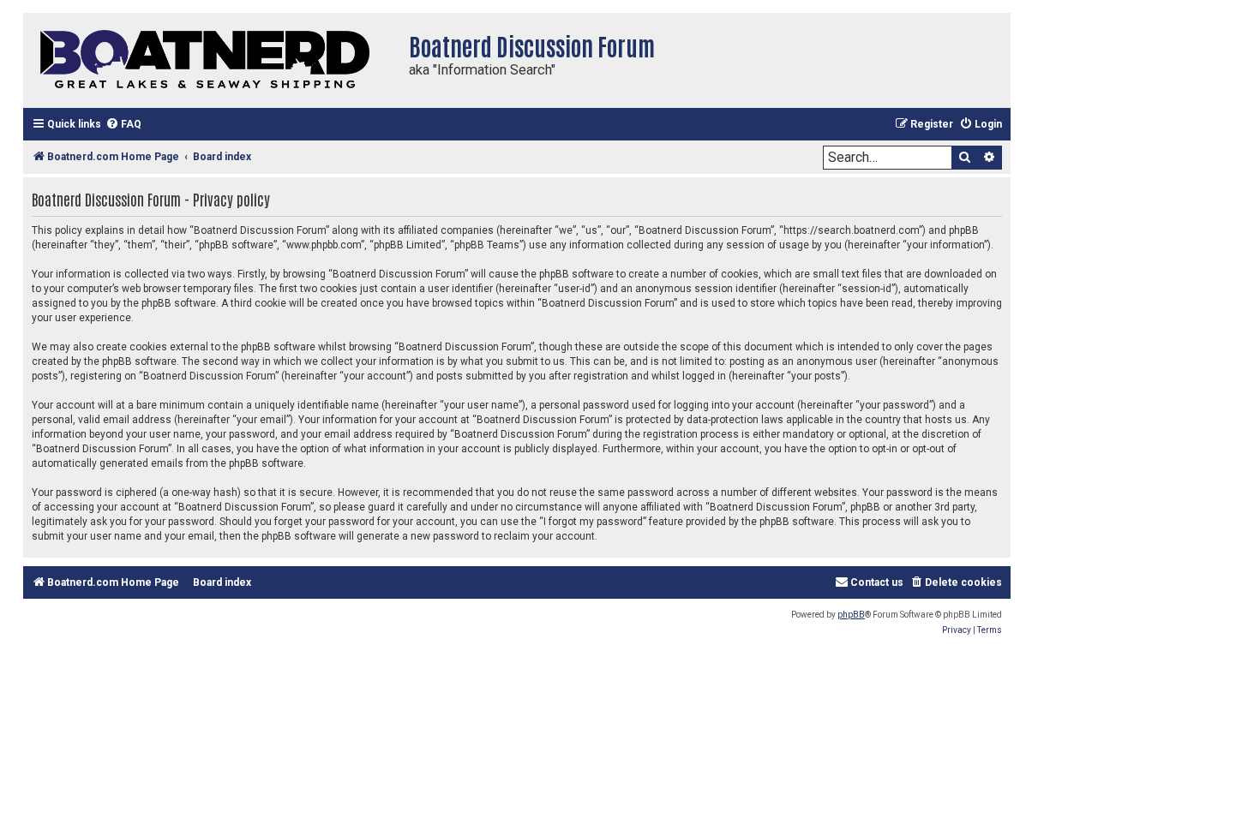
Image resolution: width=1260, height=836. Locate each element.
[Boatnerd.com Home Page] (211, 60)
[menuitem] (123, 124)
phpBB (851, 614)
